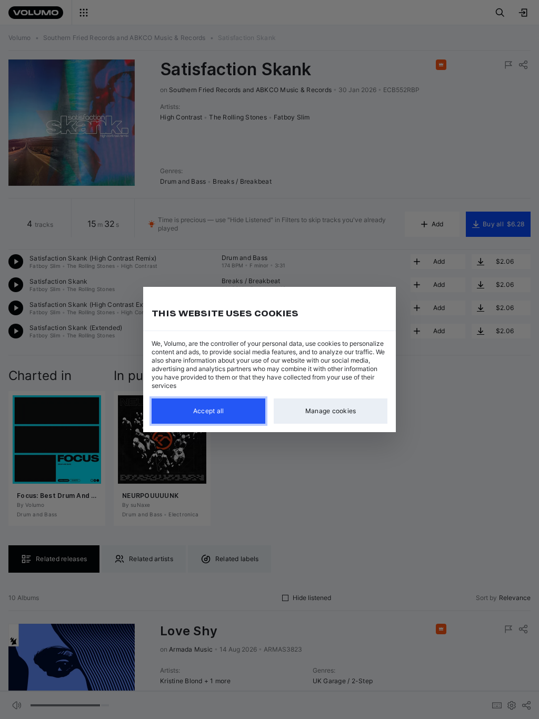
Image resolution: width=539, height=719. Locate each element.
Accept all (208, 411)
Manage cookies (330, 411)
